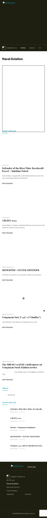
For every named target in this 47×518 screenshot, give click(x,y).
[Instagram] (8, 504)
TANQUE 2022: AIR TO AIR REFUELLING (26, 446)
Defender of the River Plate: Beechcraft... (26, 409)
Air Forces (5, 63)
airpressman (13, 412)
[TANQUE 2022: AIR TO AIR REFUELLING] (5, 447)
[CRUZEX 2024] (23, 201)
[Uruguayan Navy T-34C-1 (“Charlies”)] (23, 298)
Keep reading (7, 183)
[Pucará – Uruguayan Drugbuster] (5, 428)
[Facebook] (4, 395)
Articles (5, 165)
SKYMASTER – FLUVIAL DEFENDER (20, 270)
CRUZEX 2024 (9, 220)
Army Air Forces (17, 63)
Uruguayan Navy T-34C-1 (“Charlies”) (21, 317)
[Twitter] (12, 504)
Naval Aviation (7, 267)
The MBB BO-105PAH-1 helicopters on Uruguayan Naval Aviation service (22, 366)
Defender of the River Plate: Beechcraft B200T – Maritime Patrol (23, 169)
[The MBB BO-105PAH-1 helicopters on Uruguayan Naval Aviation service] (23, 345)
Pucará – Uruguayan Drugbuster (23, 427)
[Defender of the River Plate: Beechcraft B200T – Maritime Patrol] (23, 149)
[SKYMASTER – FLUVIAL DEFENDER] (23, 251)
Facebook (11, 395)
